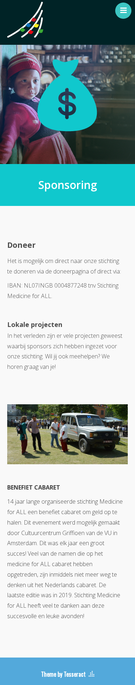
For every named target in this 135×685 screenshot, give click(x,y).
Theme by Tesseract (63, 674)
